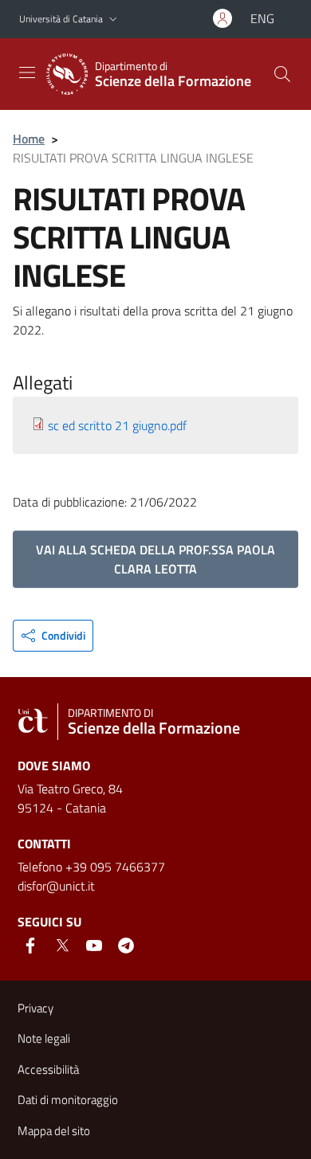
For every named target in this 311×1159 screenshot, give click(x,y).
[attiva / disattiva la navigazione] (27, 72)
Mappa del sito (54, 1131)
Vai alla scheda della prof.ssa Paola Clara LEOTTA (155, 559)
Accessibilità (48, 1069)
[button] (113, 19)
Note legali (44, 1038)
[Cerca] (282, 74)
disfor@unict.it (56, 885)
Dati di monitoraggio (68, 1099)
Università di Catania (61, 18)
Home (29, 138)
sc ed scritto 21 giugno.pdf (117, 425)
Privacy (35, 1008)
